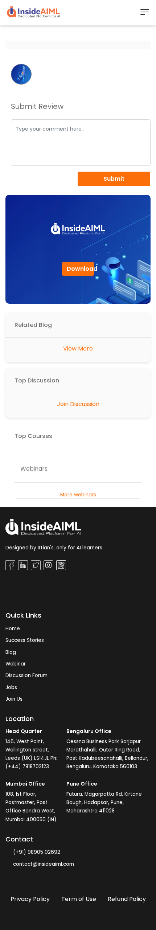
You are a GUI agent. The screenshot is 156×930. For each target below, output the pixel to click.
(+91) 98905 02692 (36, 852)
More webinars (78, 494)
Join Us (13, 699)
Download (80, 269)
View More (78, 348)
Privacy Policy (30, 899)
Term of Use (78, 899)
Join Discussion (78, 404)
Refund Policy (127, 899)
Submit (113, 179)
